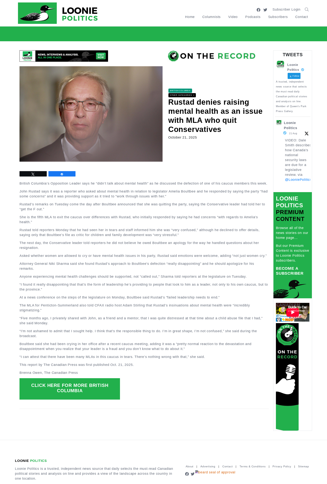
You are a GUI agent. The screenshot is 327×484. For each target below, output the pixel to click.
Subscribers (278, 17)
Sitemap (303, 466)
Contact (301, 17)
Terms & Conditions (252, 466)
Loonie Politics (290, 125)
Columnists (211, 17)
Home (190, 17)
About (189, 466)
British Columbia (180, 91)
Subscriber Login (286, 9)
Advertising (207, 466)
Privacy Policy (281, 466)
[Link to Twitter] (265, 9)
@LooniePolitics (298, 180)
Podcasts (252, 17)
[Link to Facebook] (258, 9)
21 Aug (293, 133)
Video (233, 17)
